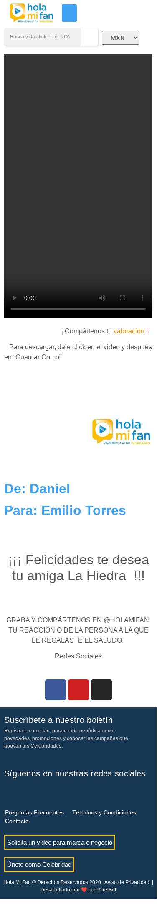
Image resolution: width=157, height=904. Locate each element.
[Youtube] (78, 689)
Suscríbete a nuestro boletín (58, 720)
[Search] (89, 37)
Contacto (17, 821)
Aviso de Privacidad (126, 882)
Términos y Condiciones (104, 812)
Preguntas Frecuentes (34, 812)
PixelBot (106, 890)
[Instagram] (101, 689)
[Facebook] (55, 689)
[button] (69, 13)
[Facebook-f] (10, 792)
